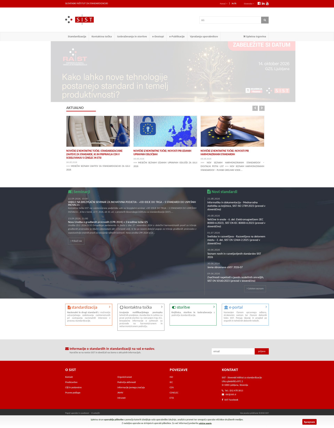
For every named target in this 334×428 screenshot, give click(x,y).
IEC (171, 382)
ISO (171, 377)
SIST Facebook (231, 400)
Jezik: (234, 3)
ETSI (172, 398)
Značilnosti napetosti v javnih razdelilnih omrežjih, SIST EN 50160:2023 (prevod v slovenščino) (235, 279)
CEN (172, 387)
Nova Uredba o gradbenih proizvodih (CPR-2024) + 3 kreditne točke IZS (108, 222)
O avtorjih (95, 413)
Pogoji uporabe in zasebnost (77, 413)
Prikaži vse (76, 241)
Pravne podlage (72, 393)
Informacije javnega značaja (131, 387)
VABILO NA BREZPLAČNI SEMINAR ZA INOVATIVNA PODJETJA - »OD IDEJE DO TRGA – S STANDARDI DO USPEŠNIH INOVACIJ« (132, 203)
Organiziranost (124, 377)
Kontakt (69, 377)
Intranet (121, 398)
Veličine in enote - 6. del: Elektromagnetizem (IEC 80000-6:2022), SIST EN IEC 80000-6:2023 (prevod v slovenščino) (236, 223)
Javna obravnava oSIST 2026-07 (225, 267)
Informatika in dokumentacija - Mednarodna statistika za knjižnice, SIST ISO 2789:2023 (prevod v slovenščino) (236, 206)
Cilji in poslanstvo (73, 387)
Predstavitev (71, 382)
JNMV (120, 393)
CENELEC (174, 393)
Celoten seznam (256, 288)
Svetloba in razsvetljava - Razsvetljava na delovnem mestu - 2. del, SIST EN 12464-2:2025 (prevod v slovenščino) (236, 240)
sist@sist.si (230, 394)
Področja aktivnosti (126, 382)
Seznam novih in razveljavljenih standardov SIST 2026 (234, 255)
